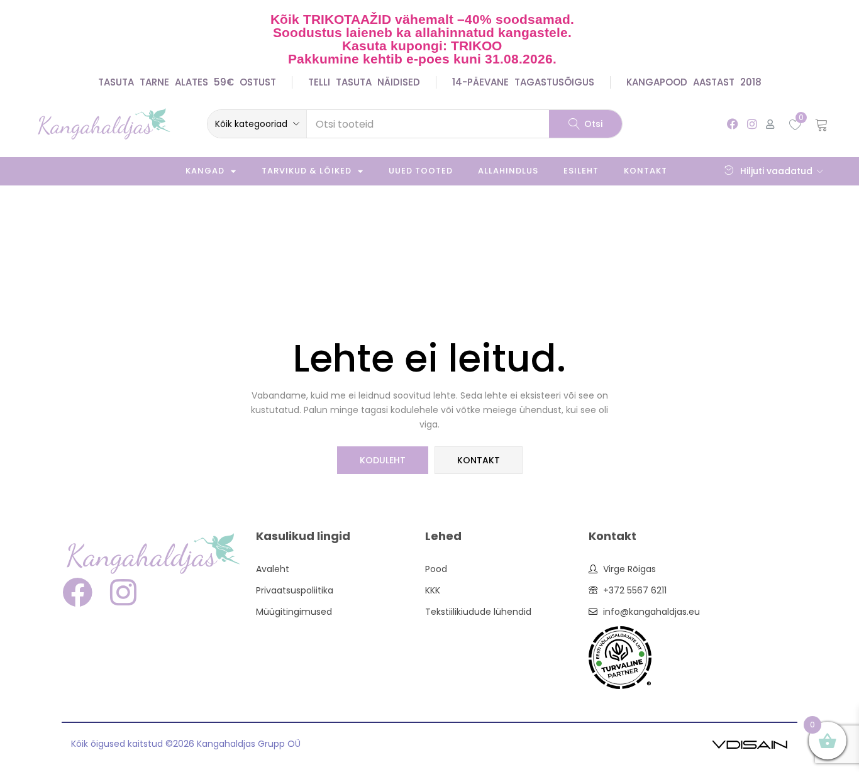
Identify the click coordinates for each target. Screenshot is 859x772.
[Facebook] (732, 123)
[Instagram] (752, 123)
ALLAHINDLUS (508, 171)
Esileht (581, 171)
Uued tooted (421, 171)
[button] (257, 124)
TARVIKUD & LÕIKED (307, 171)
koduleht (383, 460)
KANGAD (205, 171)
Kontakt (645, 171)
